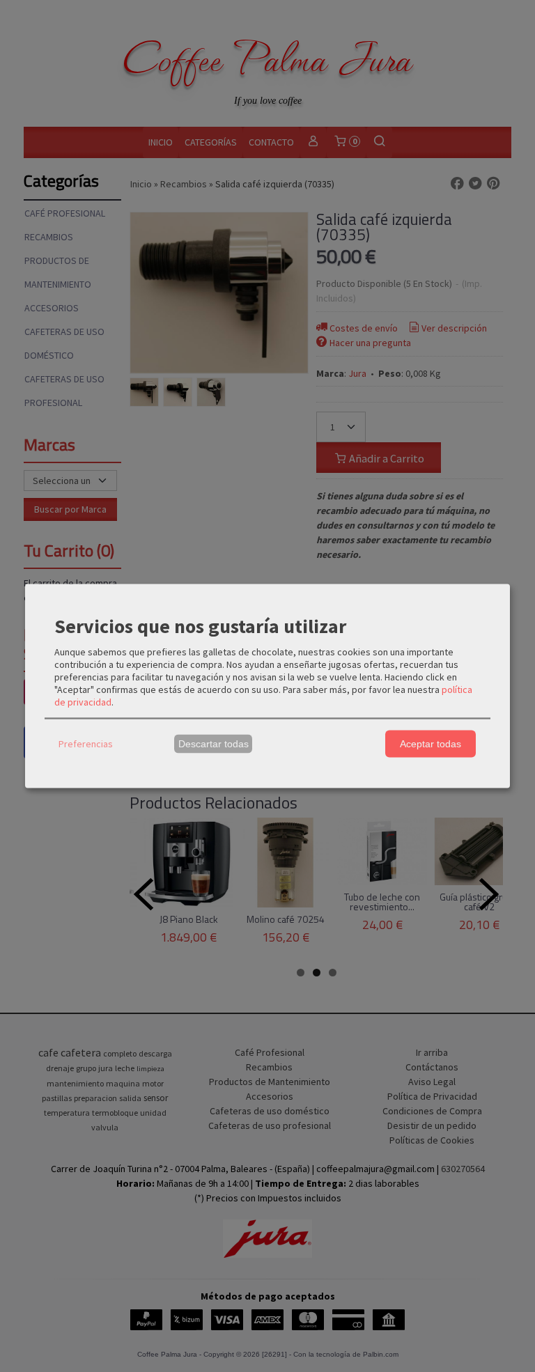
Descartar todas (213, 743)
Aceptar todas (430, 743)
